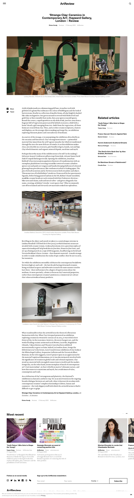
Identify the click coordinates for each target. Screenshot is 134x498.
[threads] (26, 480)
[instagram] (8, 480)
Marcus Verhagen (103, 146)
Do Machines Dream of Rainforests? (112, 162)
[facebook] (23, 480)
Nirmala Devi (102, 156)
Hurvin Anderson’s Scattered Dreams (112, 142)
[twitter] (11, 480)
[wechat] (30, 480)
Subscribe (118, 481)
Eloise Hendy (53, 25)
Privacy (43, 495)
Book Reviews (112, 156)
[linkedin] (15, 480)
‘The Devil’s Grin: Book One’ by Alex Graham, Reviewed (112, 152)
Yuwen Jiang (102, 128)
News (47, 450)
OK (131, 494)
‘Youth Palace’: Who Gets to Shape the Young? (111, 124)
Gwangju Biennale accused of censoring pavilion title (48, 446)
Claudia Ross (102, 165)
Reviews (61, 25)
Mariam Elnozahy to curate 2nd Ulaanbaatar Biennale (110, 446)
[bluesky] (19, 480)
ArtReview (40, 450)
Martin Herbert (102, 137)
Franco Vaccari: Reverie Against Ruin (112, 134)
